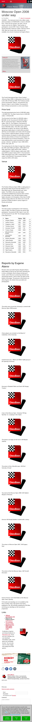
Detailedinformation (7, 718)
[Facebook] (7, 668)
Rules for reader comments (8, 689)
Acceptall (26, 718)
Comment (4, 697)
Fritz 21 (5, 57)
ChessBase (11, 674)
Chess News (12, 7)
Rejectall (16, 718)
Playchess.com (6, 634)
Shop (3, 1)
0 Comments (27, 18)
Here (6, 712)
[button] (11, 1)
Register (14, 695)
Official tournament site (10, 616)
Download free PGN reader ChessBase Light (10, 627)
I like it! (22, 18)
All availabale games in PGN (9, 622)
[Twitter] (11, 668)
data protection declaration (15, 714)
